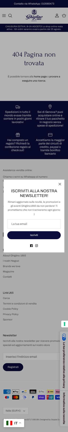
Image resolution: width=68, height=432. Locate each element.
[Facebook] (31, 245)
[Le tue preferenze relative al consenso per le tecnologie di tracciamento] (64, 324)
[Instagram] (36, 245)
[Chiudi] (60, 184)
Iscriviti (34, 235)
